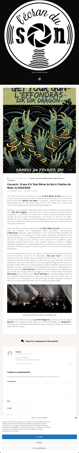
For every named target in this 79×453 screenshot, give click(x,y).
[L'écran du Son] (39, 70)
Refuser (39, 442)
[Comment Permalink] (70, 364)
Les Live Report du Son (14, 191)
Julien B (34, 191)
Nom (9, 401)
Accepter (40, 437)
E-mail (9, 408)
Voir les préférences (39, 448)
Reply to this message (24, 363)
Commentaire (12, 381)
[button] (76, 418)
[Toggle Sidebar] (39, 79)
